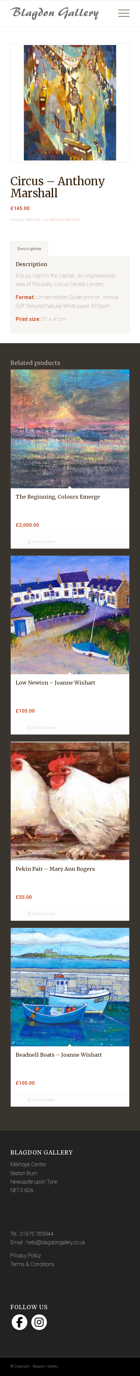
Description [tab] (29, 248)
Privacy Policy (25, 1255)
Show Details (43, 542)
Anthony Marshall (64, 220)
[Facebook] (19, 1322)
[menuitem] (121, 13)
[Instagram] (39, 1322)
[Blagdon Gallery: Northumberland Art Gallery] (57, 13)
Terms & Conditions (32, 1264)
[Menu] (121, 13)
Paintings (34, 220)
